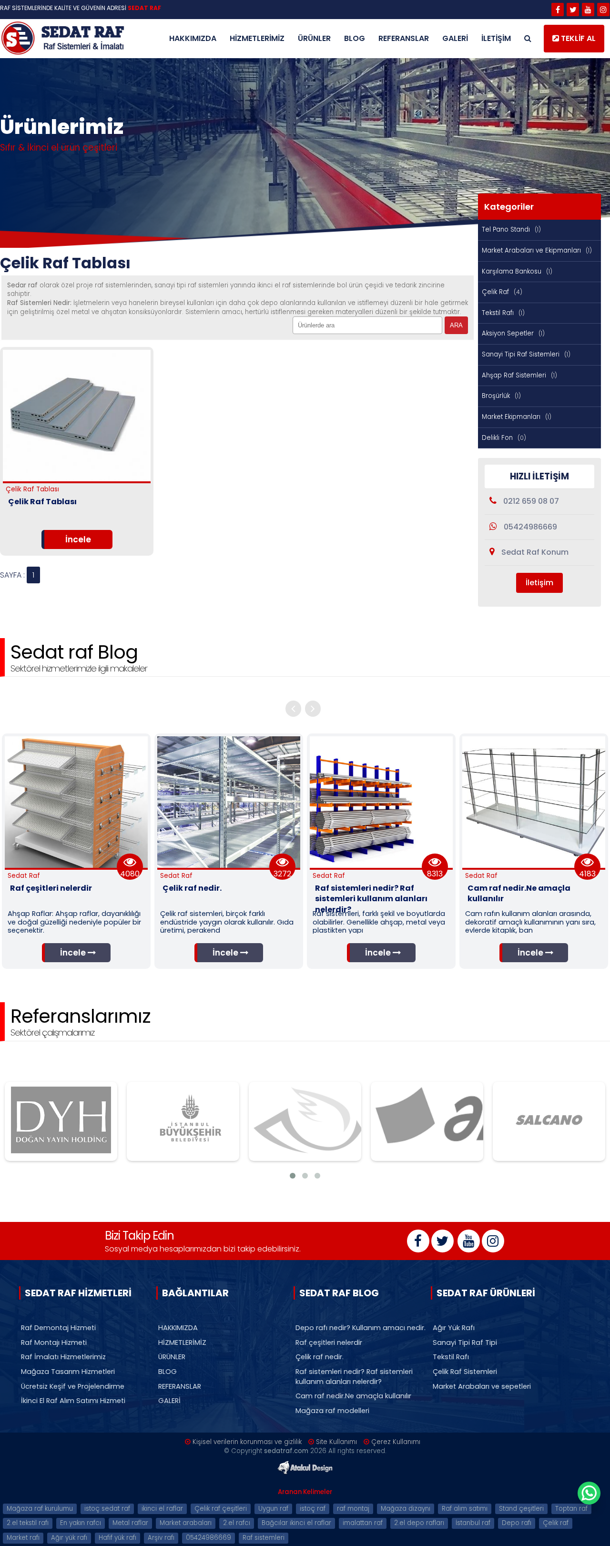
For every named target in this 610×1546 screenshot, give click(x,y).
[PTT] (305, 1121)
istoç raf (312, 1508)
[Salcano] (549, 1121)
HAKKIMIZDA (192, 38)
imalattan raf (363, 1522)
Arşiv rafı (161, 1537)
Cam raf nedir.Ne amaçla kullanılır (353, 1396)
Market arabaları (186, 1522)
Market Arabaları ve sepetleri (482, 1386)
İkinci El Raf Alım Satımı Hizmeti (73, 1400)
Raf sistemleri (264, 1537)
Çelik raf (556, 1522)
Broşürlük (501, 395)
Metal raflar (130, 1522)
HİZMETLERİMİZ (257, 38)
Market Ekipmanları (516, 416)
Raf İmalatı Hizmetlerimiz (63, 1357)
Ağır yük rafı (69, 1537)
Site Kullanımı (336, 1441)
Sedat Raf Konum (534, 552)
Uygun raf (273, 1508)
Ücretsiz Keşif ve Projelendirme (72, 1386)
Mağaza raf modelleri (332, 1410)
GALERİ (455, 38)
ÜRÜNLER (314, 38)
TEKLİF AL (577, 38)
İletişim (539, 582)
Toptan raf (571, 1508)
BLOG (354, 38)
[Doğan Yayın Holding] (61, 1121)
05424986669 (529, 526)
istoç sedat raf (107, 1508)
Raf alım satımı (465, 1508)
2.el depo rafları (419, 1522)
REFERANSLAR (403, 38)
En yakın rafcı (80, 1522)
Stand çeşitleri (521, 1508)
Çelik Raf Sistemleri (465, 1371)
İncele (78, 539)
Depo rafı (516, 1522)
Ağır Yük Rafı (454, 1327)
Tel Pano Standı (511, 229)
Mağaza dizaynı (405, 1508)
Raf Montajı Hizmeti (54, 1342)
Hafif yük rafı (117, 1537)
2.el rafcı (236, 1522)
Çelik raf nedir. (319, 1357)
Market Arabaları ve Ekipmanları (537, 250)
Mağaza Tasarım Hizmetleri (68, 1371)
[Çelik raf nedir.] (228, 865)
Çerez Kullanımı (395, 1441)
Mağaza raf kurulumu (40, 1508)
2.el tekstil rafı (28, 1522)
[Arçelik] (427, 1121)
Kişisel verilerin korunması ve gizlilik (247, 1441)
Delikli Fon (504, 437)
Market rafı (23, 1537)
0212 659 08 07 (530, 501)
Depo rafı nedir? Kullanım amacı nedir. (360, 1327)
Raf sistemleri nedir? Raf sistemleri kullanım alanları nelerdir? (354, 1376)
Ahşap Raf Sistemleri (519, 375)
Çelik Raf (502, 291)
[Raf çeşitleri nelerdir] (76, 865)
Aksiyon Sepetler (513, 333)
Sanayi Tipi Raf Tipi (465, 1342)
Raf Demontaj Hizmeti (58, 1327)
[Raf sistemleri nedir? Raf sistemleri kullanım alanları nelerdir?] (381, 865)
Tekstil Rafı (503, 312)
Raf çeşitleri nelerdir (328, 1342)
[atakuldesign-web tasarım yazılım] (305, 1473)
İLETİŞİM (496, 38)
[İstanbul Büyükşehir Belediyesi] (183, 1121)
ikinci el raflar (162, 1508)
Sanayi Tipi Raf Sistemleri (526, 354)
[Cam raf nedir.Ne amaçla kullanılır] (533, 865)
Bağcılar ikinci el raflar (296, 1522)
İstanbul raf (473, 1522)
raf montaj (353, 1508)
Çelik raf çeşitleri (220, 1508)
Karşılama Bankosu (517, 271)
